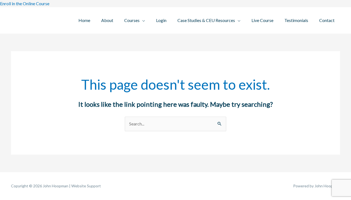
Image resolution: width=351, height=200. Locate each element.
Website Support (86, 185)
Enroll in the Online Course (24, 3)
